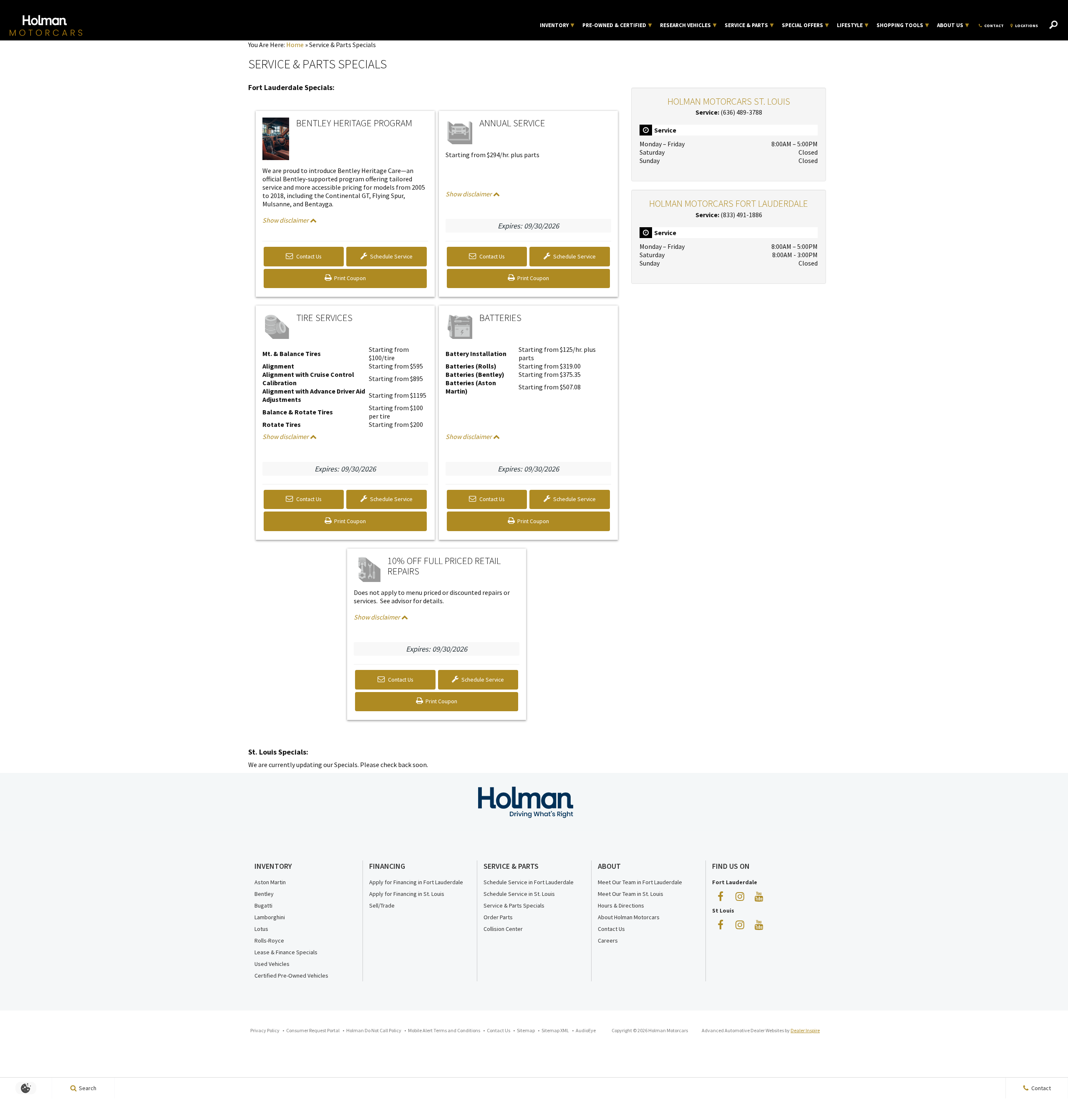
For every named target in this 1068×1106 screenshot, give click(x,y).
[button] (1053, 25)
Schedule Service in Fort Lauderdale (529, 882)
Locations (1026, 25)
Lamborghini (269, 917)
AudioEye (586, 1030)
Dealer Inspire (805, 1030)
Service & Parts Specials (514, 905)
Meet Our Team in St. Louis (630, 894)
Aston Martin (270, 882)
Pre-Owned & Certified (614, 25)
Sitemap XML (555, 1030)
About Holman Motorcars (629, 917)
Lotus (261, 929)
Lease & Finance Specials (285, 952)
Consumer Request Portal (313, 1030)
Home (295, 44)
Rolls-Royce (269, 940)
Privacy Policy (265, 1030)
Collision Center (503, 929)
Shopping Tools (900, 25)
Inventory (554, 25)
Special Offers (802, 25)
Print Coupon (351, 281)
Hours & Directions (621, 905)
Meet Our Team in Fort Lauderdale (640, 882)
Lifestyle (850, 25)
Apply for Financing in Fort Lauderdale (416, 882)
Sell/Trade (382, 905)
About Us (950, 25)
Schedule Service (391, 256)
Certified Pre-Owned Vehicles (291, 975)
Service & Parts (746, 25)
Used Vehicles (272, 964)
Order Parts (498, 917)
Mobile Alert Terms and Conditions (444, 1030)
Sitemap (526, 1030)
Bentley (264, 894)
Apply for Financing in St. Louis (406, 894)
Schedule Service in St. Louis (519, 894)
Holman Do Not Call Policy (373, 1030)
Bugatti (263, 905)
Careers (608, 940)
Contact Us (308, 256)
